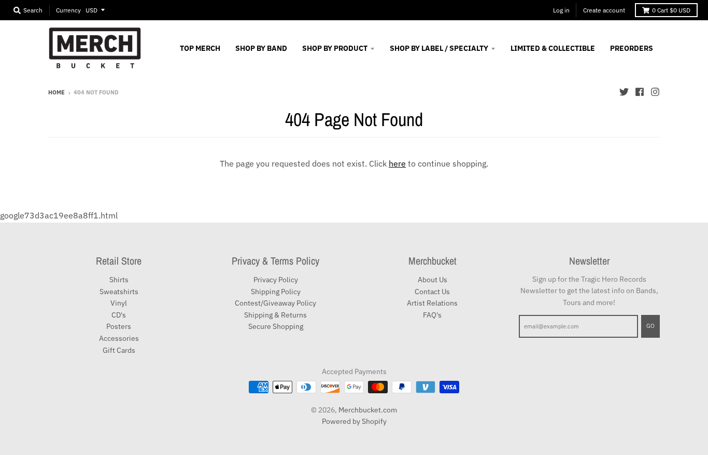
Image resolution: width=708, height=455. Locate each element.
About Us (432, 279)
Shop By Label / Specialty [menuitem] (439, 48)
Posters (118, 326)
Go (650, 325)
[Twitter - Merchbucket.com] (624, 91)
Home (56, 92)
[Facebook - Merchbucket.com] (639, 91)
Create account (604, 10)
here (397, 163)
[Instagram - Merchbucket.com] (655, 91)
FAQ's (432, 315)
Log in (561, 10)
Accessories (119, 338)
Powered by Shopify (354, 421)
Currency (68, 10)
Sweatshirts (119, 291)
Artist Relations (432, 303)
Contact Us (432, 291)
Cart (671, 10)
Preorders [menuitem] (631, 48)
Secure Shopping (275, 326)
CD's (118, 315)
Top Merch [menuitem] (200, 48)
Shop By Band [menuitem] (261, 48)
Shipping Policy (276, 291)
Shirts (119, 279)
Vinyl (118, 303)
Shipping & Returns (275, 315)
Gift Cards (119, 350)
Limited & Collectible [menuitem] (553, 48)
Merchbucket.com (367, 410)
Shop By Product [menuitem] (334, 48)
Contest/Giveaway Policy (275, 303)
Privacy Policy (275, 279)
